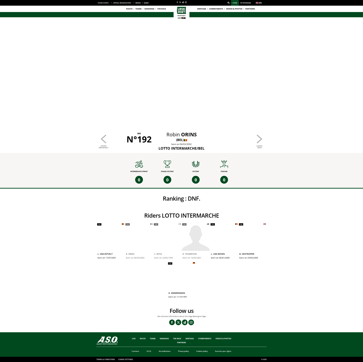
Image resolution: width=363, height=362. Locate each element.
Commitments (216, 9)
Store (235, 3)
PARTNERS (250, 9)
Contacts (135, 351)
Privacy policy (183, 351)
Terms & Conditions (105, 359)
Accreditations (165, 351)
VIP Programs (245, 3)
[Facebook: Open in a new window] (177, 2)
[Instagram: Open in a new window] (186, 2)
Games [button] (146, 3)
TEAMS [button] (138, 9)
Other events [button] (103, 3)
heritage (201, 9)
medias (138, 3)
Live (134, 338)
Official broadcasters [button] (122, 3)
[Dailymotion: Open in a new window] (183, 2)
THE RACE (177, 338)
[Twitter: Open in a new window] (180, 2)
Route (129, 9)
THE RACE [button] (161, 9)
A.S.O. (149, 351)
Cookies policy (202, 351)
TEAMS (153, 338)
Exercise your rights (223, 351)
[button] (228, 3)
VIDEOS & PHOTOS (234, 9)
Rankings (149, 9)
